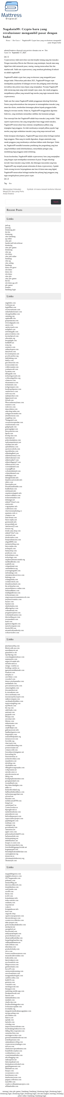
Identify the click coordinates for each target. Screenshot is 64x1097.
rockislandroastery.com (13, 615)
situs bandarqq (10, 236)
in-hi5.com (9, 896)
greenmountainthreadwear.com (16, 1038)
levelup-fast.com (11, 436)
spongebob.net (10, 929)
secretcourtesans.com (12, 309)
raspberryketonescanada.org (15, 560)
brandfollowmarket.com (13, 1051)
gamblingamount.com (12, 1066)
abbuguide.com (10, 374)
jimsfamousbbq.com (12, 646)
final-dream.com (11, 517)
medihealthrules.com (12, 562)
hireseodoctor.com (11, 431)
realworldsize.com (11, 945)
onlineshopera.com (11, 349)
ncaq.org (8, 345)
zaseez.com (9, 325)
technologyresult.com (12, 376)
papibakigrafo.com (11, 821)
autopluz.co (9, 675)
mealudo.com (10, 1000)
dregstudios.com (11, 734)
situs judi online (10, 256)
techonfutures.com (11, 555)
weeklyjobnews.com (12, 1053)
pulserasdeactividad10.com (14, 834)
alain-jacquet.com (11, 922)
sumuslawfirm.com (12, 1033)
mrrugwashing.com (12, 1013)
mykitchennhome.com (13, 812)
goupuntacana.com (11, 321)
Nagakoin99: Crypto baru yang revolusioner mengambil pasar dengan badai (30, 32)
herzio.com (9, 894)
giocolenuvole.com (11, 363)
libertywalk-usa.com (12, 648)
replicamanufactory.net (13, 442)
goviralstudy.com (11, 827)
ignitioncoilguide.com (12, 624)
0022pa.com (9, 717)
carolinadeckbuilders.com (14, 701)
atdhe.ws (8, 787)
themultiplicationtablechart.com (16, 852)
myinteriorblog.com (12, 544)
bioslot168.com (10, 628)
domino (8, 287)
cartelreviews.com (11, 391)
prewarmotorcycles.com (13, 686)
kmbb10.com (9, 980)
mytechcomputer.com (12, 626)
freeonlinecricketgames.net (14, 752)
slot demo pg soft (11, 283)
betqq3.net (9, 803)
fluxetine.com (10, 799)
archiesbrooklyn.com (12, 759)
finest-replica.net (11, 520)
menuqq (5, 1091)
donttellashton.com (11, 887)
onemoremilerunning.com (14, 971)
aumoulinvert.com (11, 814)
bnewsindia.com (11, 546)
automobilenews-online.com (15, 588)
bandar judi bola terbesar (13, 243)
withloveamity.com (11, 367)
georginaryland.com (12, 781)
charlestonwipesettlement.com (15, 1049)
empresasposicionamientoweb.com (17, 597)
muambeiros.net (10, 761)
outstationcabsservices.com (14, 575)
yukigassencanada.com (13, 413)
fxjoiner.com (9, 604)
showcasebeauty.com (12, 695)
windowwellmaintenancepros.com (17, 1084)
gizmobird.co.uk (11, 652)
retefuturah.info (10, 491)
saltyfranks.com (10, 710)
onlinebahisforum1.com (13, 312)
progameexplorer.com (12, 613)
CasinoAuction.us (11, 807)
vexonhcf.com (10, 679)
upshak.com (9, 1020)
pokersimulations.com (13, 440)
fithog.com (9, 776)
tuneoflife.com (10, 1082)
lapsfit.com (9, 433)
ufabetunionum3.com (12, 456)
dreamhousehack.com (12, 584)
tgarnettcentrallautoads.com (14, 670)
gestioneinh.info (11, 522)
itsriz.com (8, 911)
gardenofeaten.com (11, 967)
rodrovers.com (10, 407)
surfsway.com (10, 394)
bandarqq (8, 259)
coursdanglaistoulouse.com (14, 657)
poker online (22, 1096)
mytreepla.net (10, 438)
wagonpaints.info (11, 506)
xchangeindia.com (11, 579)
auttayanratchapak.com (13, 934)
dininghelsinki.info (11, 478)
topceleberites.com (11, 451)
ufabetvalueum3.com (12, 458)
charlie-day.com (10, 1002)
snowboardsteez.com (12, 973)
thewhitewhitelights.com (13, 785)
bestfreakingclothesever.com (15, 1029)
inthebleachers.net (11, 841)
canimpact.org (10, 825)
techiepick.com (10, 548)
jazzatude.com (10, 714)
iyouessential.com (11, 365)
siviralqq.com (10, 1024)
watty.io (8, 907)
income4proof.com (11, 336)
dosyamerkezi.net (11, 690)
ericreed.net (9, 796)
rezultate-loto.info (11, 444)
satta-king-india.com (12, 411)
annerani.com (10, 712)
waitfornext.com (11, 509)
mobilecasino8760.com (13, 801)
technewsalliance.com (12, 495)
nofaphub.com (10, 329)
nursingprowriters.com (13, 1035)
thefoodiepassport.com (13, 816)
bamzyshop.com (11, 551)
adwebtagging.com (11, 1057)
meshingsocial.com (12, 987)
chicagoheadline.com (12, 314)
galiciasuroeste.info (12, 730)
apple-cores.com (11, 832)
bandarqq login (10, 290)
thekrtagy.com (10, 577)
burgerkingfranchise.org (13, 940)
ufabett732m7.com (11, 533)
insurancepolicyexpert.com (14, 697)
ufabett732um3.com (12, 502)
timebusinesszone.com (13, 1077)
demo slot (8, 272)
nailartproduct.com (11, 396)
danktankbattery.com (12, 998)
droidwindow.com (11, 537)
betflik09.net (9, 343)
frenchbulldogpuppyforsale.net (16, 847)
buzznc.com (9, 602)
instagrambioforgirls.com (14, 976)
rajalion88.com (10, 318)
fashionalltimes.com (12, 591)
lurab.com (8, 621)
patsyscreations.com (12, 334)
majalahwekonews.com (13, 876)
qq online (8, 239)
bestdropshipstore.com (13, 389)
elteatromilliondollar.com (13, 938)
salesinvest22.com (11, 526)
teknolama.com (10, 947)
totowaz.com (9, 1046)
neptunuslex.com (11, 659)
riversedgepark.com (12, 323)
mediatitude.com (11, 683)
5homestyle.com (11, 860)
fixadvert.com (10, 672)
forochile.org (9, 741)
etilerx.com (9, 482)
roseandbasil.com (11, 783)
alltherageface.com (11, 608)
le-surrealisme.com (11, 692)
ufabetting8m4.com (12, 453)
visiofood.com (10, 535)
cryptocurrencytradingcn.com (15, 1044)
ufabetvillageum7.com (13, 462)
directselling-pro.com (12, 617)
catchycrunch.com (11, 327)
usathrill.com (9, 564)
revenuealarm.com (11, 619)
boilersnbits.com (11, 958)
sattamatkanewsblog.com (14, 1042)
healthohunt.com (11, 489)
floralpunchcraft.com (12, 993)
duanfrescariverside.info (13, 480)
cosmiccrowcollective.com (14, 920)
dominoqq (8, 234)
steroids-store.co (11, 772)
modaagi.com (10, 725)
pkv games (9, 285)
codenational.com (11, 610)
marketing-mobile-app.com (14, 991)
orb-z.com (8, 951)
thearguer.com (10, 989)
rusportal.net (9, 905)
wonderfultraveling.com (13, 745)
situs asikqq (9, 263)
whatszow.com (10, 380)
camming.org (9, 316)
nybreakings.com (11, 573)
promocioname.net (11, 748)
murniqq (53, 1094)
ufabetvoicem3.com (12, 464)
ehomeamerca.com (11, 383)
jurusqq (8, 228)
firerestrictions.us (11, 756)
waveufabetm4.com (12, 467)
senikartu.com (10, 903)
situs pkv (8, 241)
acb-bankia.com (10, 1015)
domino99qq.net (11, 883)
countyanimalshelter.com (13, 1055)
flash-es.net (9, 1018)
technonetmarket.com (12, 498)
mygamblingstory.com (13, 874)
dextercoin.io (9, 856)
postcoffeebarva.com (12, 936)
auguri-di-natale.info (12, 661)
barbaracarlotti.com (12, 836)
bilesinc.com (9, 721)
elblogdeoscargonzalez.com (14, 768)
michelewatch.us (11, 664)
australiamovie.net (11, 650)
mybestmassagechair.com (14, 794)
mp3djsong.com (11, 655)
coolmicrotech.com (11, 582)
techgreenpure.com (11, 387)
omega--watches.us (12, 666)
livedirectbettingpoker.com (14, 1004)
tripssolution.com (11, 409)
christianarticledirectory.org (14, 858)
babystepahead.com (12, 1062)
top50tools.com (10, 706)
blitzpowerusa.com (11, 964)
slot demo (8, 254)
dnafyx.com (9, 360)
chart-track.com (10, 743)
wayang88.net (10, 469)
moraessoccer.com (11, 739)
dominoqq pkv (10, 230)
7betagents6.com (11, 420)
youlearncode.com (11, 369)
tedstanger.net (10, 500)
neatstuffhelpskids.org (13, 737)
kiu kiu (7, 232)
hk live (7, 281)
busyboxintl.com (11, 931)
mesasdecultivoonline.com (14, 956)
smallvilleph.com (11, 728)
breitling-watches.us (12, 668)
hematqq (60, 1094)
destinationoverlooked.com (14, 1064)
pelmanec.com (10, 880)
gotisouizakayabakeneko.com (15, 925)
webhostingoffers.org (12, 378)
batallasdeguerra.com (12, 732)
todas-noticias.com (11, 900)
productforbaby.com (12, 949)
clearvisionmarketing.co (13, 511)
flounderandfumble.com (13, 487)
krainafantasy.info (11, 898)
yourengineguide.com (12, 571)
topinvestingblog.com (12, 703)
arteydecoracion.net (12, 774)
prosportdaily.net (11, 524)
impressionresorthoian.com (14, 1026)
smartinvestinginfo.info (13, 493)
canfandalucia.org (11, 568)
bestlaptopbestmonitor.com (14, 779)
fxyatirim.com (10, 371)
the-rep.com (9, 708)
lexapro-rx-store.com (12, 843)
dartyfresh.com (10, 352)
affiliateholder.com (11, 1086)
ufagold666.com (11, 542)
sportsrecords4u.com (12, 449)
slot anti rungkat (43, 1094)
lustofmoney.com (11, 1075)
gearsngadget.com (11, 429)
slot (10, 183)
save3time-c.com (11, 677)
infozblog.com (10, 763)
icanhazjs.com (10, 823)
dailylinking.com (11, 358)
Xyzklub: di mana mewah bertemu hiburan (44, 189)
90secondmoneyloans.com (14, 402)
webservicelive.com (12, 633)
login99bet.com (10, 307)
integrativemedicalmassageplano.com (18, 1011)
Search (56, 202)
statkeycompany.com (12, 699)
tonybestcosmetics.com (13, 599)
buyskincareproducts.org (14, 845)
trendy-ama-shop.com (13, 531)
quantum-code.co (11, 513)
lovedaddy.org (10, 1009)
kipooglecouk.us (11, 810)
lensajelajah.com (11, 340)
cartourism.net (10, 830)
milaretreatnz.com (11, 723)
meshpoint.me (10, 927)
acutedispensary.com (12, 1040)
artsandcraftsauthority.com (14, 630)
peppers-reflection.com (13, 1080)
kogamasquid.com (11, 849)
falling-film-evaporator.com (14, 1031)
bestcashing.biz (10, 754)
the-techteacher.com (12, 586)
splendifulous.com (11, 447)
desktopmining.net (11, 838)
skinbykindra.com (11, 606)
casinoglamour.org (11, 854)
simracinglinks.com (12, 688)
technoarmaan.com (11, 595)
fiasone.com (9, 995)
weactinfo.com (10, 984)
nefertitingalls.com (11, 332)
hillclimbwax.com (11, 1068)
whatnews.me (10, 515)
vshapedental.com (11, 566)
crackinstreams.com (12, 425)
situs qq (8, 252)
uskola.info (9, 504)
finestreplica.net (10, 484)
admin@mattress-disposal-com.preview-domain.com (22, 50)
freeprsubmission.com (13, 540)
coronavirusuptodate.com (14, 422)
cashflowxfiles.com (12, 978)
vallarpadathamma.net (12, 942)
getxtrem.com (10, 982)
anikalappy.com (10, 475)
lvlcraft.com (9, 400)
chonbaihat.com (10, 765)
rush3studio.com (11, 889)
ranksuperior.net (11, 1060)
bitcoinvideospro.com (12, 918)
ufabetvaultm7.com (12, 460)
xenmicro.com (10, 347)
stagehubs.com (10, 303)
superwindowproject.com (14, 818)
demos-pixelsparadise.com (14, 681)
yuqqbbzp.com (10, 418)
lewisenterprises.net (12, 354)
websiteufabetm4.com (13, 471)
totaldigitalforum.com (12, 593)
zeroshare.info (10, 719)
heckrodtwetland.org (12, 790)
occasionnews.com (11, 1073)
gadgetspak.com (11, 427)
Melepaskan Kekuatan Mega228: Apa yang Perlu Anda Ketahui (13, 191)
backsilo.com (9, 1022)
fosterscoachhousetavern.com (15, 953)
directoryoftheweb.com (13, 885)
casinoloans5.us (10, 805)
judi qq (7, 225)
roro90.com (9, 891)
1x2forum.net (10, 305)
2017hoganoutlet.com (12, 878)
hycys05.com (10, 969)
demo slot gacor (10, 267)
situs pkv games (11, 248)
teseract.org (9, 529)
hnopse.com (9, 1071)
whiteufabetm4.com (12, 473)
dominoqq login (43, 1091)
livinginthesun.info (11, 909)
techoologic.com (11, 557)
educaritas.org (10, 338)
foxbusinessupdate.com (13, 1007)
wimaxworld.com (11, 750)
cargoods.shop (10, 914)
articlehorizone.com (12, 416)
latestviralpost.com (11, 960)
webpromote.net (11, 770)
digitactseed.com (11, 398)
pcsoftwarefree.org (11, 356)
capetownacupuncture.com (14, 916)
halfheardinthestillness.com (14, 792)
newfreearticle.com (11, 962)
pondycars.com (10, 553)
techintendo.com (11, 385)
